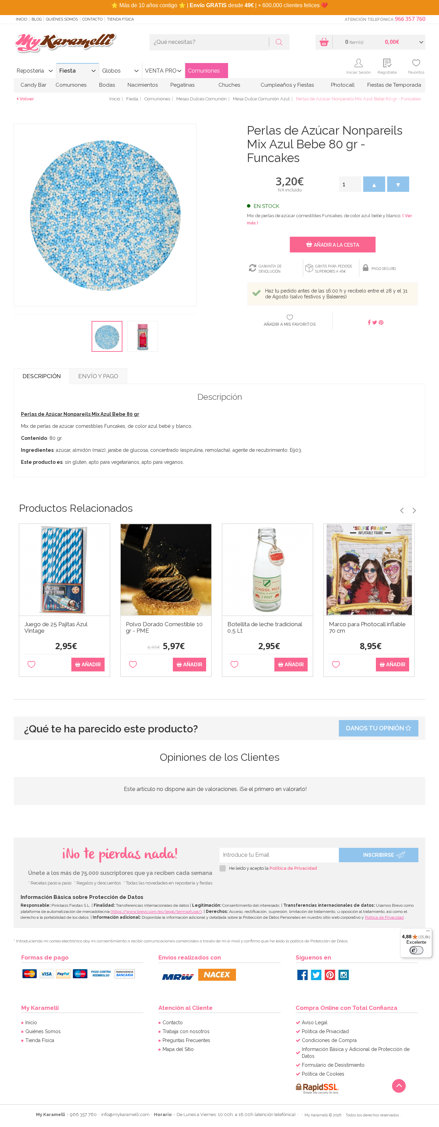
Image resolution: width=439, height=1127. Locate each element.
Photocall (343, 85)
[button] (374, 184)
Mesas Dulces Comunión (201, 98)
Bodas (107, 85)
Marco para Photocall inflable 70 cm (367, 627)
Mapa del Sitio (178, 1049)
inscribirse (378, 855)
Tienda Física (120, 19)
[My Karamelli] (65, 43)
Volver (27, 98)
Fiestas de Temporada (394, 85)
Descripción (42, 376)
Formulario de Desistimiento (333, 1065)
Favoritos (416, 72)
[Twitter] (316, 975)
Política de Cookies (323, 1074)
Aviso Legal (315, 1022)
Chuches (229, 85)
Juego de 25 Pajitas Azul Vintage (55, 627)
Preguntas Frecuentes (186, 1040)
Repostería (30, 70)
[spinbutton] (350, 184)
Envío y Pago (98, 376)
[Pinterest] (330, 975)
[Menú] (428, 932)
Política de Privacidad (293, 868)
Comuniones (204, 70)
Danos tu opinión (375, 728)
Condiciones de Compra (329, 1040)
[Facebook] (302, 975)
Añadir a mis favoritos (290, 324)
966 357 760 (410, 19)
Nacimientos (143, 85)
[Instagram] (343, 975)
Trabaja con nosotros (186, 1031)
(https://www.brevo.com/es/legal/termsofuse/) (156, 911)
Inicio (21, 19)
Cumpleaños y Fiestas (287, 85)
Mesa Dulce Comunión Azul (261, 98)
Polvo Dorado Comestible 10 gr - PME (164, 627)
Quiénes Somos (62, 19)
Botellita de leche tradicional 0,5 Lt (264, 627)
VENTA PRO (161, 70)
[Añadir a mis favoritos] (31, 665)
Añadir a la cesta (336, 245)
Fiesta (67, 70)
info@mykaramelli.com (125, 1114)
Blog (36, 19)
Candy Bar (33, 85)
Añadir (90, 664)
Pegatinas (182, 85)
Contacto (92, 19)
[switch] (416, 950)
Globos (111, 70)
